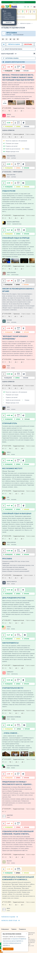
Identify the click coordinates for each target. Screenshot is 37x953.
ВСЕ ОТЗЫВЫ (28, 44)
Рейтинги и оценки (25, 23)
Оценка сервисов (8, 130)
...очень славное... (10, 733)
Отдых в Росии (8, 191)
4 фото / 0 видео (31, 266)
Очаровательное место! (12, 688)
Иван (8, 908)
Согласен (8, 949)
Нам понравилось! (10, 643)
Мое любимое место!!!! (12, 468)
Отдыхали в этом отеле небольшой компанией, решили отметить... (17, 832)
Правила (13, 929)
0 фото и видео (30, 134)
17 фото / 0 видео (31, 108)
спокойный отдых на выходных (16, 513)
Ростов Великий (18, 34)
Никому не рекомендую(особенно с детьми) (18, 289)
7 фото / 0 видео (31, 759)
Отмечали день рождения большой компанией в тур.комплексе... (18, 878)
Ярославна (7, 558)
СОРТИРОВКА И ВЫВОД (11, 58)
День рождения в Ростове (13, 598)
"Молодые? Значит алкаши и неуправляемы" (15, 337)
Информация (5, 929)
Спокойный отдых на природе (15, 238)
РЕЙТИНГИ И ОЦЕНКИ (14, 44)
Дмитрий (10, 815)
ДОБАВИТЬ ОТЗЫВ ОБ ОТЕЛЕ (18, 2)
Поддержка (22, 929)
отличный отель (9, 423)
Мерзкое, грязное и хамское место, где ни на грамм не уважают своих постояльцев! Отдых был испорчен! (18, 77)
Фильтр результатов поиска (13, 49)
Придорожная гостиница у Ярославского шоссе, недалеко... (17, 783)
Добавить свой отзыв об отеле (15, 62)
